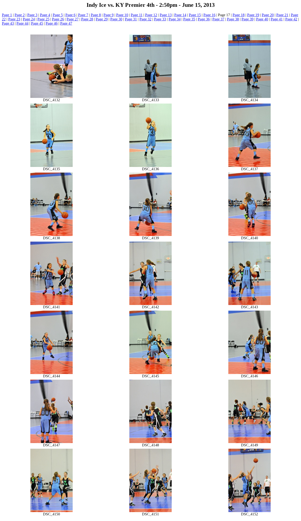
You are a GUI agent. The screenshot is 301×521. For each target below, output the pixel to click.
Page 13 (166, 15)
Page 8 (96, 15)
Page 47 (66, 23)
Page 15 (195, 15)
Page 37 (218, 19)
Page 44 (22, 23)
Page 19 (253, 15)
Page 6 (70, 15)
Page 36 (204, 19)
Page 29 (102, 19)
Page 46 (52, 23)
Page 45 (37, 23)
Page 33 (160, 19)
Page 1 (7, 15)
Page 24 (29, 19)
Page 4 (45, 15)
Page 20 (268, 15)
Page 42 (291, 19)
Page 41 (277, 19)
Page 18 (239, 15)
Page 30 (116, 19)
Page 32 (145, 19)
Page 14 (180, 15)
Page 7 (83, 15)
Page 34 (175, 19)
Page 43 (8, 23)
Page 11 (137, 15)
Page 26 (58, 19)
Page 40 (262, 19)
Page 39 (247, 19)
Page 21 (282, 15)
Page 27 (73, 19)
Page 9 (108, 15)
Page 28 (87, 19)
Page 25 (43, 19)
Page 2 (20, 15)
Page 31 (131, 19)
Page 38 (233, 19)
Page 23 (14, 19)
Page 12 (151, 15)
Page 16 (209, 15)
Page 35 (189, 19)
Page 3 (32, 15)
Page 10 (122, 15)
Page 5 (58, 15)
